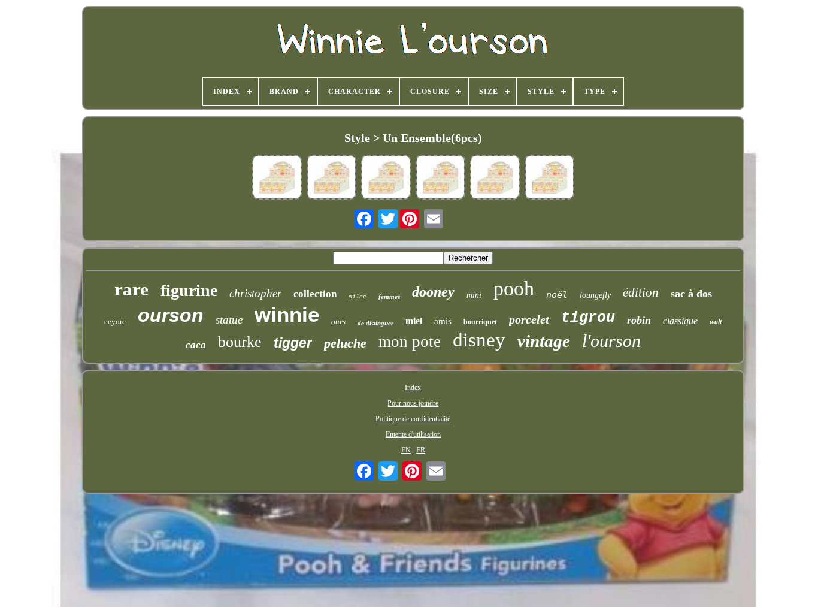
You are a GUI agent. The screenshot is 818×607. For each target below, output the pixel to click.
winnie (287, 314)
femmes (389, 296)
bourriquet (480, 322)
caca (196, 345)
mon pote (409, 342)
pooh (513, 288)
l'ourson (611, 341)
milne (357, 297)
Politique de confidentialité (412, 419)
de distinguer (375, 323)
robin (639, 320)
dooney (433, 292)
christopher (255, 293)
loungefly (595, 295)
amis (443, 321)
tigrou (588, 318)
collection (315, 294)
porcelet (529, 319)
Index (413, 387)
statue (229, 319)
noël (557, 294)
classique (680, 321)
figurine (188, 290)
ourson (171, 315)
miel (413, 321)
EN (406, 450)
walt (716, 322)
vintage (543, 341)
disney (479, 340)
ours (338, 321)
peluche (345, 343)
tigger (293, 343)
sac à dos (691, 294)
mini (473, 295)
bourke (240, 342)
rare (131, 289)
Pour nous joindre (412, 403)
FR (420, 450)
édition (641, 292)
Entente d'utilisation (413, 434)
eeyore (115, 321)
